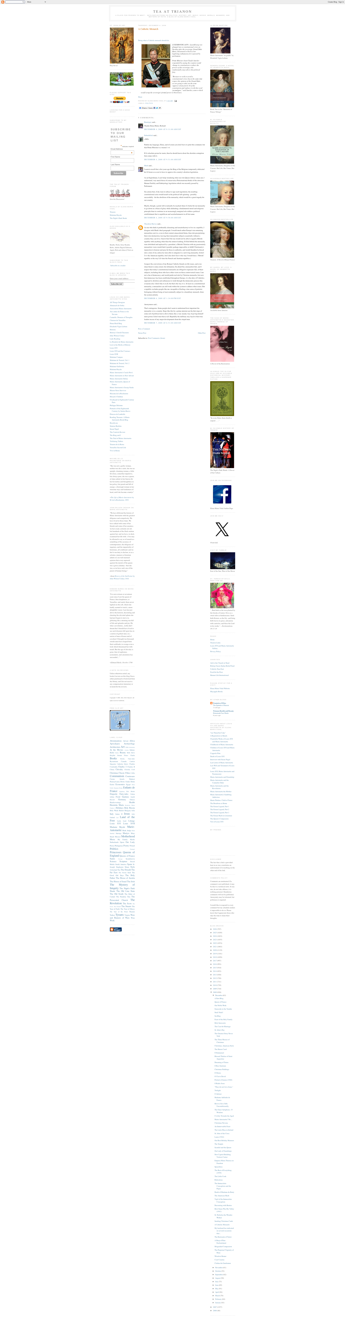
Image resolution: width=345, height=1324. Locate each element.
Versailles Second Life (118, 447)
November (219, 1267)
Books (113, 758)
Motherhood (128, 836)
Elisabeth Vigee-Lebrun (118, 326)
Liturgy (131, 820)
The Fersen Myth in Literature (221, 815)
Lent (124, 821)
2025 (215, 932)
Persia (112, 845)
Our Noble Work (220, 1005)
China (112, 769)
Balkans (132, 750)
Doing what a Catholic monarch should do (153, 40)
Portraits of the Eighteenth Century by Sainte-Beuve (120, 409)
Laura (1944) (219, 1137)
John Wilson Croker (117, 335)
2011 (215, 981)
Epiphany (122, 791)
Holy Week (114, 810)
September (219, 1274)
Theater (132, 911)
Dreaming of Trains (221, 1062)
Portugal (132, 849)
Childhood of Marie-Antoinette (221, 744)
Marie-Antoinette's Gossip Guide (122, 387)
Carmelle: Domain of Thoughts (121, 317)
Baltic (117, 753)
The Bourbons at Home (218, 803)
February (218, 1299)
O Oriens (218, 1073)
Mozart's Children (116, 396)
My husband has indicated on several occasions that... (224, 1231)
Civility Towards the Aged (224, 1116)
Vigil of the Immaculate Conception (223, 1200)
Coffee (133, 773)
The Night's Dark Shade (118, 218)
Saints (112, 858)
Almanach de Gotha (117, 305)
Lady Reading (115, 339)
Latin (119, 821)
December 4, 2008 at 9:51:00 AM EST (162, 159)
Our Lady (130, 842)
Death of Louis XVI (217, 756)
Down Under (125, 781)
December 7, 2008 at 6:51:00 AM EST (162, 323)
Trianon (112, 212)
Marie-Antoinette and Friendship (222, 777)
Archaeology (129, 743)
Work (112, 920)
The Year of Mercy (127, 909)
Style (132, 866)
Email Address (121, 149)
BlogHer (112, 755)
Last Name (115, 164)
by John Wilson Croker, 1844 (122, 577)
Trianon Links (215, 642)
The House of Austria (125, 878)
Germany (122, 799)
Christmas (114, 772)
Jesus (127, 813)
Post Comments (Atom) (156, 338)
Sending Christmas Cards (224, 1221)
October (218, 1271)
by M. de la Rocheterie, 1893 (122, 498)
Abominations (116, 740)
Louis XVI (113, 348)
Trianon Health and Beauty (223, 711)
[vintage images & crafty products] (120, 730)
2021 (215, 946)
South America (121, 864)
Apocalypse (115, 743)
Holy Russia (129, 807)
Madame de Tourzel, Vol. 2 (119, 363)
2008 (215, 992)
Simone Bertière (116, 426)
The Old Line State (125, 891)
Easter (112, 784)
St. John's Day (220, 1030)
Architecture (115, 747)
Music (112, 839)
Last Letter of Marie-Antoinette (221, 762)
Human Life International (219, 675)
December (219, 995)
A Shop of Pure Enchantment (220, 1241)
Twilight (218, 1090)
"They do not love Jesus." (224, 1087)
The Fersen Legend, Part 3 (219, 812)
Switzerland (113, 870)
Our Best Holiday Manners (224, 1140)
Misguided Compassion (223, 1246)
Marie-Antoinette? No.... (223, 1119)
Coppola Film (215, 753)
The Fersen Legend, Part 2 (219, 809)
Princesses (115, 852)
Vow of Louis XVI (216, 821)
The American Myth (222, 1195)
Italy (112, 813)
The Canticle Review (117, 432)
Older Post (202, 333)
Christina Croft (129, 770)
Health (132, 802)
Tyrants (119, 914)
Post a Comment (144, 329)
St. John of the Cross (222, 1133)
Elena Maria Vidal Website (220, 688)
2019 (215, 953)
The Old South (116, 893)
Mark (146, 165)
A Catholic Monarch (148, 28)
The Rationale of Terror (223, 1237)
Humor (121, 810)
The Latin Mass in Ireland (224, 1130)
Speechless (218, 1166)
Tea (119, 870)
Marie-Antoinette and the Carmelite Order (219, 781)
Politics (114, 849)
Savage (120, 859)
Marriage (118, 833)
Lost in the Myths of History (120, 345)
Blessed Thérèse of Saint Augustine (223, 1057)
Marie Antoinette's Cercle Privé (121, 372)
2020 (215, 950)
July (217, 1281)
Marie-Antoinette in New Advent (122, 375)
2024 (215, 936)
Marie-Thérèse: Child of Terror (221, 800)
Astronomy (132, 747)
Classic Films (124, 772)
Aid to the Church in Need (219, 663)
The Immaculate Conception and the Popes (223, 1186)
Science (113, 861)
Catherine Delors (122, 764)
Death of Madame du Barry (224, 1192)
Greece (132, 799)
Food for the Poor (216, 672)
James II (118, 814)
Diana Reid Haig (116, 323)
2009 (215, 988)
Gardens (125, 796)
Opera (122, 842)
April (217, 1292)
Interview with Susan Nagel (220, 759)
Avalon (127, 750)
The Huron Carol (221, 1049)
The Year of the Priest (119, 912)
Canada (124, 761)
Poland (132, 845)
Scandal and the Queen (223, 1147)
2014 (215, 971)
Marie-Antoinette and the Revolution (219, 787)
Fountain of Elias (219, 703)
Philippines (119, 845)
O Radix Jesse (220, 1083)
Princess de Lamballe (117, 414)
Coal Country (220, 1259)
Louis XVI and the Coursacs (120, 351)
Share (140, 97)
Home (212, 639)
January (218, 1302)
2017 (215, 960)
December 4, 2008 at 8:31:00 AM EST (162, 129)
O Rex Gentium (220, 1066)
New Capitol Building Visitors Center (223, 1155)
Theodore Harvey (150, 224)
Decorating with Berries (223, 1205)
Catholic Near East (217, 669)
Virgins (127, 915)
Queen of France (220, 1002)
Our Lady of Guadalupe (223, 1151)
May (217, 1288)
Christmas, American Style (224, 1045)
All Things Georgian (117, 302)
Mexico (118, 836)
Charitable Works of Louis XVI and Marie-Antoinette (221, 740)
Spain (129, 864)
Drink (133, 781)
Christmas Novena (221, 1123)
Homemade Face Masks (221, 713)
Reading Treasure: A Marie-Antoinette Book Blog (120, 418)
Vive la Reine (115, 450)
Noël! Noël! (219, 1012)
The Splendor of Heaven (221, 705)
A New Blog (219, 998)
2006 (215, 1310)
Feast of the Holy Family (223, 1019)
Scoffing (218, 1016)
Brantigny (148, 122)
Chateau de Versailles (117, 320)
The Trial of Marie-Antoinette (120, 438)
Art (123, 747)
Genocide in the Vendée (223, 1009)
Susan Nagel (114, 429)
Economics (120, 784)
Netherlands (114, 842)
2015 (215, 967)
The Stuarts (126, 906)
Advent (125, 741)
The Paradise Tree (123, 896)
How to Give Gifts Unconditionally (222, 1104)
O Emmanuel (219, 1053)
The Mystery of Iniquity (122, 886)
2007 (215, 1307)
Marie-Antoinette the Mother (220, 791)
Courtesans (130, 776)
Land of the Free (122, 818)
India (133, 811)
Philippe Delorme (116, 405)
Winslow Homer (220, 1256)
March (217, 1295)
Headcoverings (115, 802)
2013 (215, 974)
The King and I (115, 435)
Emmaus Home (118, 788)
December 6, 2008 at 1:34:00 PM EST (162, 298)
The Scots (127, 903)
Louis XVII (114, 354)
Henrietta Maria (117, 805)
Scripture (123, 861)
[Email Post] (175, 101)
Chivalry (119, 769)
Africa (132, 740)
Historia (113, 329)
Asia (126, 747)
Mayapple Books (216, 691)
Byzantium (114, 761)
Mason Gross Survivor (118, 390)
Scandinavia (130, 859)
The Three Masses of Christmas (222, 1040)
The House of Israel (118, 881)
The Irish (131, 881)
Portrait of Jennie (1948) (223, 1080)
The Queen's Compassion (219, 818)
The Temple (219, 1144)
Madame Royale (116, 215)
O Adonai (218, 1094)
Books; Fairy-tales (127, 759)
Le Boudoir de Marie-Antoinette (121, 342)
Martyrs (126, 833)
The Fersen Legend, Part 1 (219, 806)
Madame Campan (116, 357)
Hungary (128, 810)
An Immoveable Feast (222, 1126)
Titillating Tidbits (116, 441)
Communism (117, 776)
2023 (215, 939)
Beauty (123, 752)
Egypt (128, 784)
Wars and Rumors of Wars (122, 916)
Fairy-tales (124, 794)
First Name (115, 157)
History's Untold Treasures (119, 332)
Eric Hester (130, 791)
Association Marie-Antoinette (121, 308)
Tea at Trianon (172, 11)
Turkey (112, 915)
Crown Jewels (117, 779)
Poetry (126, 845)
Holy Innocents (220, 1023)
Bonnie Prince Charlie (126, 755)
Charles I (122, 766)
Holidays (119, 807)
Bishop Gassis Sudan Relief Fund (222, 666)
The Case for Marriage (223, 1026)
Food (118, 796)
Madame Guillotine (117, 366)
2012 (215, 978)
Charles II (131, 767)
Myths (132, 839)
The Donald (126, 869)
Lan (117, 817)
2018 (215, 957)
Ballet (112, 752)
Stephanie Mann (122, 867)
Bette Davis (131, 753)
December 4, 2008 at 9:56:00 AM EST (162, 217)
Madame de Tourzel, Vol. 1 (119, 360)
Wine (133, 918)
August (218, 1278)
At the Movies (116, 749)
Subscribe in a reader (117, 265)
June (217, 1285)
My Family (123, 839)
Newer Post (142, 333)
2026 (215, 929)
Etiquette (113, 794)
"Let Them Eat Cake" (218, 733)
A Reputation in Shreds (218, 736)
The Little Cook (220, 1176)
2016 (215, 964)
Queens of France (127, 855)
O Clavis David (220, 1076)
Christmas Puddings (222, 1069)
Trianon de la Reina (117, 444)
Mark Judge (126, 830)
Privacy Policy (215, 651)
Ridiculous (219, 1180)
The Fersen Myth (125, 873)
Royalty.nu (114, 423)
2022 (215, 943)
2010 (215, 985)
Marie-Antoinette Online (119, 378)
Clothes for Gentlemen (223, 1263)
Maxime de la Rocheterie (119, 393)
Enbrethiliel (148, 135)
